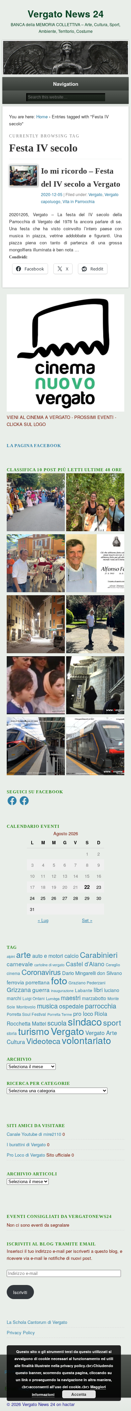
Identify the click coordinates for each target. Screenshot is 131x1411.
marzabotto (94, 998)
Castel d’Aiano (85, 964)
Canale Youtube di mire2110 (34, 1134)
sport (112, 1022)
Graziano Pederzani (87, 982)
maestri (71, 997)
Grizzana (19, 989)
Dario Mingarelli (79, 972)
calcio (71, 956)
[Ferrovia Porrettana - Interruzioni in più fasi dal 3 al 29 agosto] (36, 747)
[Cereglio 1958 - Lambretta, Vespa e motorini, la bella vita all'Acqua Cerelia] (36, 686)
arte (23, 954)
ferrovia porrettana (28, 982)
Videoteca (43, 1040)
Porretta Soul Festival (26, 1014)
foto (59, 980)
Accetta (78, 1394)
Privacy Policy (21, 1332)
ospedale (71, 1006)
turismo (33, 1031)
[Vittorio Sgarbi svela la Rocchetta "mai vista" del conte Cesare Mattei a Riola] (95, 686)
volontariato (86, 1040)
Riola (100, 1013)
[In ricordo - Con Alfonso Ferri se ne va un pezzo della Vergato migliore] (95, 564)
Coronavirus (41, 971)
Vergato (95, 194)
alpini (11, 956)
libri (98, 990)
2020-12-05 (51, 194)
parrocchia (100, 1005)
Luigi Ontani (34, 998)
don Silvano (109, 973)
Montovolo (26, 1006)
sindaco (85, 1021)
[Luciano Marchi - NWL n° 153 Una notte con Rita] (36, 625)
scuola (57, 1023)
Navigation (65, 83)
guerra (41, 989)
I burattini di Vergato (26, 1144)
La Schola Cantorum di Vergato (37, 1322)
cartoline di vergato (49, 964)
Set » (87, 920)
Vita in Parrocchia (78, 201)
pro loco (83, 1013)
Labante (83, 990)
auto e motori (47, 955)
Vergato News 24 (66, 13)
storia (12, 1033)
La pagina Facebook (34, 445)
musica (47, 1005)
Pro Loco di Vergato (26, 1155)
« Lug (43, 920)
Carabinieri (99, 954)
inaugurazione (62, 990)
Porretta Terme (59, 1014)
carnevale (20, 964)
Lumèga (52, 998)
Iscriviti (20, 1292)
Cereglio (113, 964)
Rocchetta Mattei (26, 1023)
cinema (13, 973)
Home (42, 116)
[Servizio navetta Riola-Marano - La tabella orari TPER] (95, 747)
